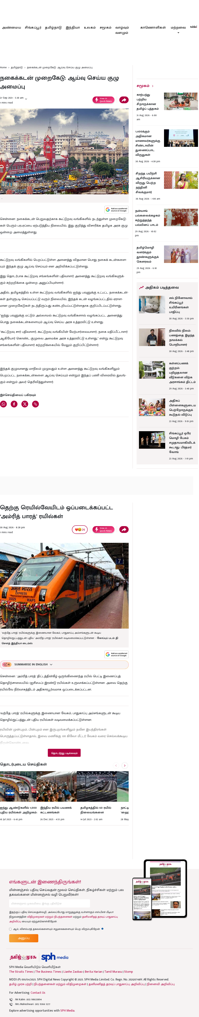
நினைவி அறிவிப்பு (161, 984)
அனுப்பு (24, 938)
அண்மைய (11, 28)
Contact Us (38, 992)
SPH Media (67, 1010)
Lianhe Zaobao (73, 972)
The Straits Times (21, 972)
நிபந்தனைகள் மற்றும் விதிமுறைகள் (60, 984)
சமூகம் (106, 28)
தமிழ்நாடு (53, 28)
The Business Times (48, 972)
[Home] (54, 957)
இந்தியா (73, 28)
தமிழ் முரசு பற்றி (20, 984)
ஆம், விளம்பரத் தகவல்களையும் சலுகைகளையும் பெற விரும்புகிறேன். (58, 929)
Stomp (128, 972)
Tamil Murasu (113, 972)
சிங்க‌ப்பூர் (33, 28)
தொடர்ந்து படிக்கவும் (64, 753)
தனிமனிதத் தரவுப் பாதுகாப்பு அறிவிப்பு (117, 984)
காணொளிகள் (153, 28)
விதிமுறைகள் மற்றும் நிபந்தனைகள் (49, 917)
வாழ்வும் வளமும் (122, 30)
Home (3, 67)
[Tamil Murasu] (23, 957)
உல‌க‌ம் (90, 28)
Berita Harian (93, 972)
